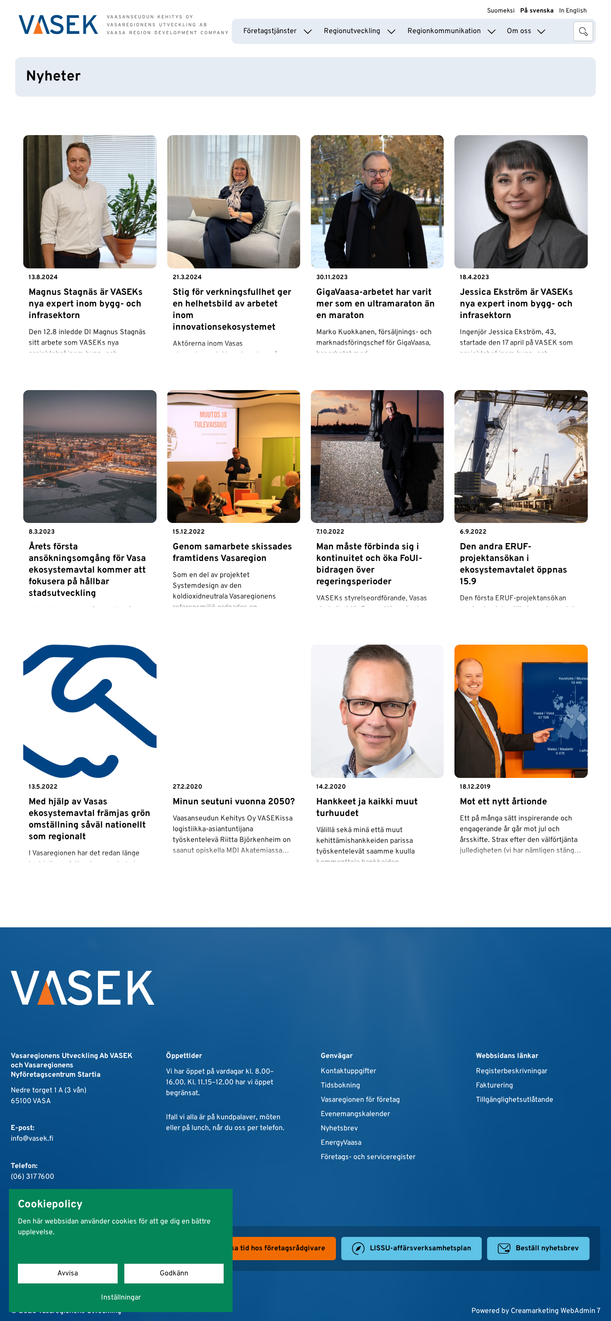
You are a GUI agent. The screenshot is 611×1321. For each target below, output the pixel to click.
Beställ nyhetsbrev (547, 1248)
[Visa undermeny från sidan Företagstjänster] (308, 31)
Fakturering (494, 1085)
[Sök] (583, 31)
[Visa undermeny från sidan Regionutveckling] (391, 31)
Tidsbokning (340, 1085)
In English (573, 11)
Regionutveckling (352, 31)
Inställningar (121, 1297)
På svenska (537, 11)
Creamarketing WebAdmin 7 (555, 1311)
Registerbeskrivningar (511, 1071)
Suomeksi (501, 11)
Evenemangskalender (355, 1114)
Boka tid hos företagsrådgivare (273, 1248)
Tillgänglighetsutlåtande (514, 1100)
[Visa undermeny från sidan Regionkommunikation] (491, 31)
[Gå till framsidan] (123, 24)
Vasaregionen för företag (360, 1100)
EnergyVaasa (341, 1142)
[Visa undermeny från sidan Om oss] (541, 31)
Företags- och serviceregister (368, 1157)
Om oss (519, 31)
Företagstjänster (270, 31)
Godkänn (174, 1273)
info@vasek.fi (32, 1138)
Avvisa (67, 1273)
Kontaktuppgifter (348, 1071)
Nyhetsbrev (339, 1128)
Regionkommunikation (444, 31)
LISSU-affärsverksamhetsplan (420, 1248)
